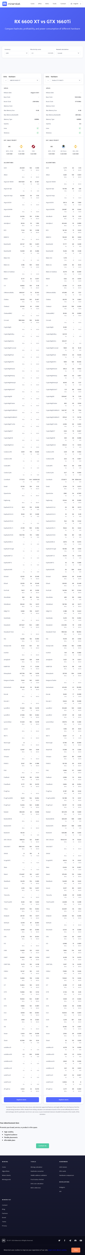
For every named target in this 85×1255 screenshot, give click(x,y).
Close (76, 1250)
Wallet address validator (39, 1175)
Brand (4, 1217)
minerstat (11, 3)
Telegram (70, 1240)
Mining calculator (36, 1167)
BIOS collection (36, 1187)
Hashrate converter (37, 1171)
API (60, 1191)
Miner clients (6, 1175)
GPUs (40, 3)
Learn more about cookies (57, 1250)
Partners (5, 1213)
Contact (63, 3)
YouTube (75, 1240)
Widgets (62, 1187)
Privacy (4, 1226)
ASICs (47, 3)
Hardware (12, 76)
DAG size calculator (37, 1183)
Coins (32, 3)
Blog (3, 1209)
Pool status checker (37, 1179)
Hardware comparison (66, 1175)
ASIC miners (63, 1167)
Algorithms (5, 1171)
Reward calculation (62, 49)
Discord (81, 1240)
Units (5, 76)
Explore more (21, 1099)
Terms (4, 1221)
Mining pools (6, 1179)
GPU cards (62, 1171)
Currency (7, 49)
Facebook (65, 1240)
